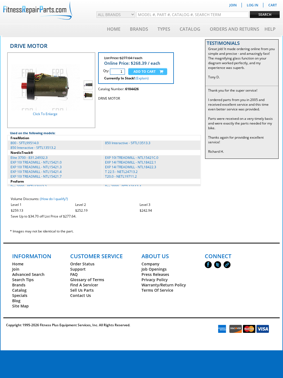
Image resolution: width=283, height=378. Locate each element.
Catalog (190, 29)
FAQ (74, 274)
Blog (16, 300)
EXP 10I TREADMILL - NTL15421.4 (36, 171)
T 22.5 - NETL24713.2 (121, 171)
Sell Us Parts (82, 290)
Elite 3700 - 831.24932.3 (29, 157)
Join (15, 269)
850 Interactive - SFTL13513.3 (127, 143)
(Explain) (142, 78)
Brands (139, 29)
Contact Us (80, 295)
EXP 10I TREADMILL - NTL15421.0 (36, 162)
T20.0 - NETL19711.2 (121, 176)
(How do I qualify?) (54, 198)
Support (78, 269)
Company (150, 263)
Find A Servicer (84, 285)
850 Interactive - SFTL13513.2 (33, 147)
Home (113, 29)
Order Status (82, 263)
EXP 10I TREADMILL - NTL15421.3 (36, 167)
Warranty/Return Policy (164, 285)
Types (164, 29)
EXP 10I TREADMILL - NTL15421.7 (36, 176)
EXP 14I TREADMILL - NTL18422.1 (130, 162)
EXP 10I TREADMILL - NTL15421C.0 (131, 157)
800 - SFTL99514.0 (25, 143)
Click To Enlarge (45, 114)
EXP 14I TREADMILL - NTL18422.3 (130, 167)
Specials (19, 295)
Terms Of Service (157, 290)
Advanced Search (28, 274)
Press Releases (155, 274)
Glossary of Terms (87, 279)
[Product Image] (88, 85)
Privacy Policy (155, 279)
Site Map (20, 306)
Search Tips (23, 279)
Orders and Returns (234, 29)
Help (270, 29)
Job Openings (154, 269)
